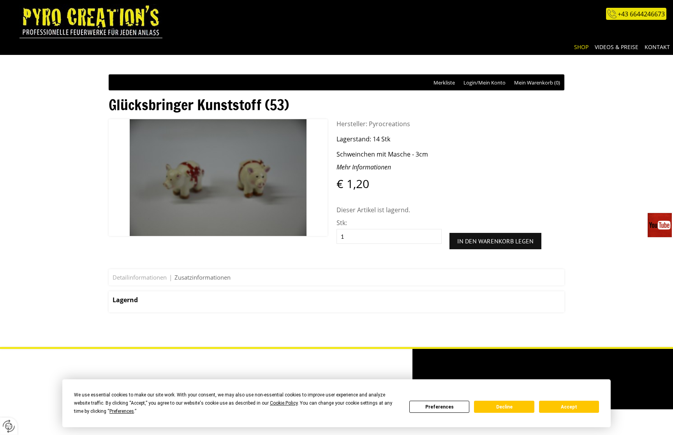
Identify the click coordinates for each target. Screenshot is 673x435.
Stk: (341, 222)
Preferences (439, 407)
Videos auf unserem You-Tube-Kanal (660, 225)
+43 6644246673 (641, 14)
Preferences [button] (121, 411)
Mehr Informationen (363, 167)
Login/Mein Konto (484, 82)
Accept (569, 407)
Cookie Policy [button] (284, 403)
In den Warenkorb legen (495, 241)
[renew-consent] (9, 426)
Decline (504, 407)
